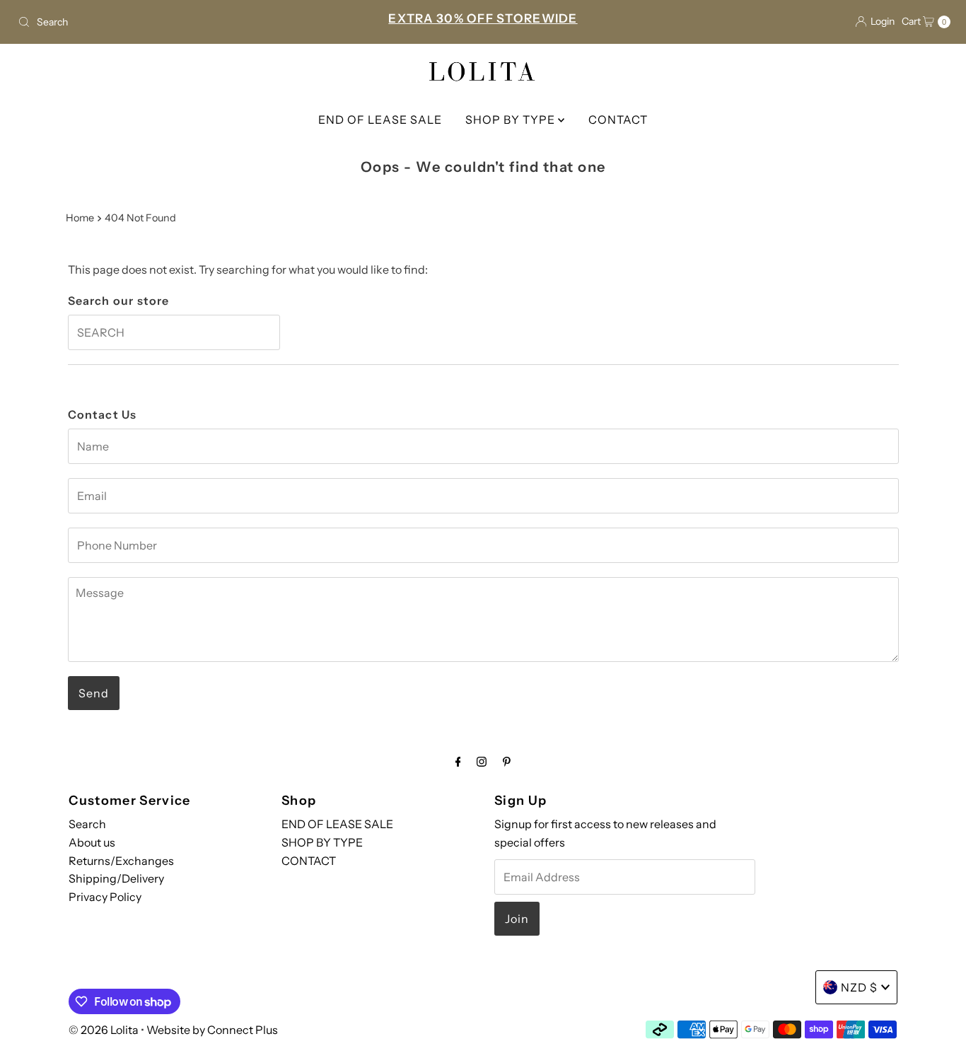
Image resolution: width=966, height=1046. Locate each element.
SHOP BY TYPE (511, 119)
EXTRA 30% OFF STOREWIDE (482, 18)
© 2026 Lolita (104, 1030)
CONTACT (618, 119)
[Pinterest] (507, 761)
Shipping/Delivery (116, 878)
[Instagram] (482, 761)
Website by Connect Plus (212, 1030)
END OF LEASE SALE (380, 119)
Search (87, 824)
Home (80, 217)
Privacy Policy (105, 897)
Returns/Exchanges (121, 860)
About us (92, 842)
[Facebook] (458, 761)
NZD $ (859, 987)
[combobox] (165, 22)
